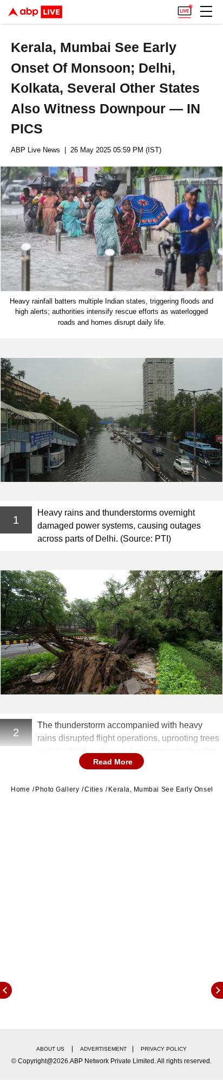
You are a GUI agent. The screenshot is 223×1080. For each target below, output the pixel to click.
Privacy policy (164, 1049)
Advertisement (103, 1049)
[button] (206, 11)
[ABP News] (217, 990)
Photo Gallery (57, 789)
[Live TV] (184, 8)
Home (20, 789)
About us (50, 1049)
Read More (113, 761)
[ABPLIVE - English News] (35, 11)
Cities (93, 789)
